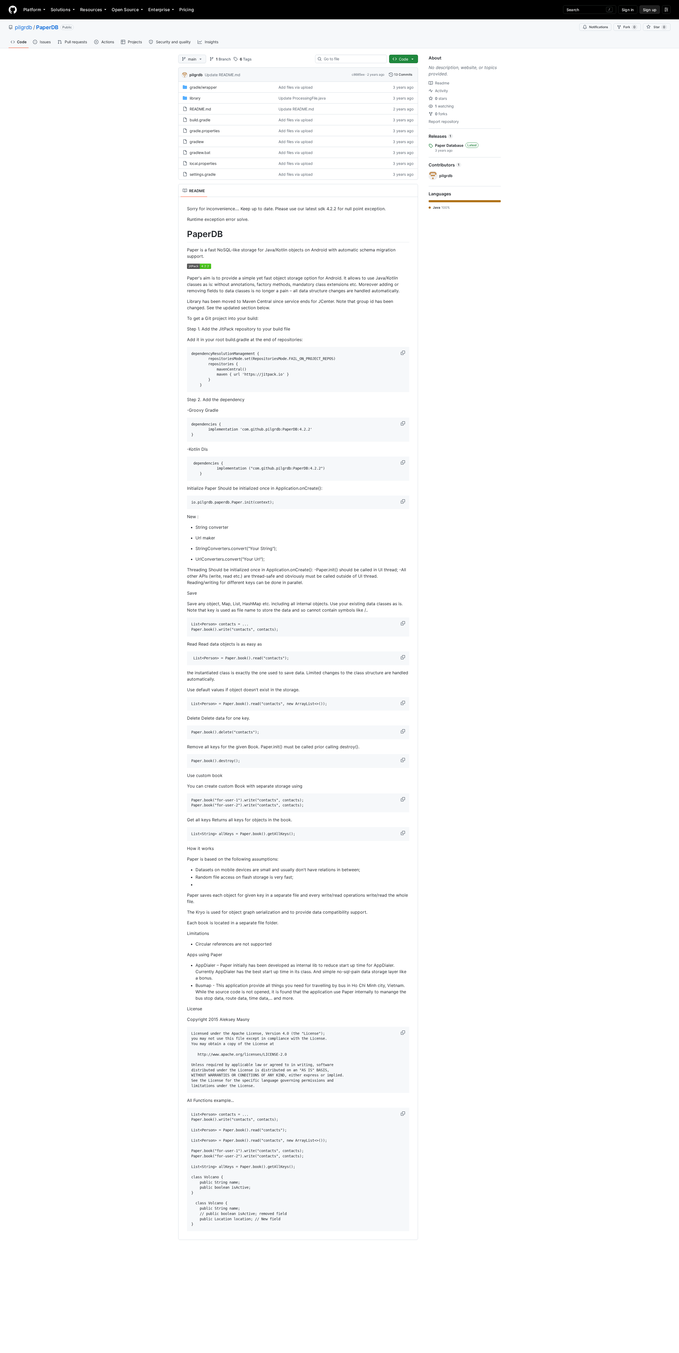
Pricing (186, 9)
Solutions (61, 9)
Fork (629, 27)
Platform (32, 9)
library (195, 98)
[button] (403, 352)
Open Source (125, 9)
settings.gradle (203, 174)
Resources (91, 9)
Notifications (598, 27)
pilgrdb (23, 27)
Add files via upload (295, 87)
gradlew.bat (200, 152)
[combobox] (353, 59)
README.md (200, 109)
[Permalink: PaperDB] (183, 234)
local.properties (203, 163)
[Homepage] (12, 9)
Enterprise (159, 9)
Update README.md (222, 74)
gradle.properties (205, 130)
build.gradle (200, 120)
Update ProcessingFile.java (302, 98)
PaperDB (47, 27)
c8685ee (358, 74)
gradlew (197, 141)
